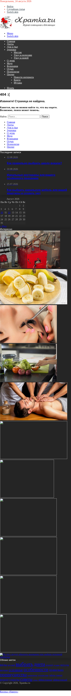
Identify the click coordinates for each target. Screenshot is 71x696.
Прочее (10, 74)
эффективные (45, 680)
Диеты (10, 44)
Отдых (10, 69)
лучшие (56, 665)
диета (39, 664)
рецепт (4, 679)
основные (16, 670)
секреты (14, 679)
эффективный (60, 680)
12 (9, 212)
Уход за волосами (23, 55)
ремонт (59, 675)
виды (3, 664)
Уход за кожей (21, 58)
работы (52, 675)
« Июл (3, 226)
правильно (56, 670)
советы (26, 679)
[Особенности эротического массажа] (33, 419)
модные (4, 670)
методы (64, 665)
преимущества (13, 674)
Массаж (18, 52)
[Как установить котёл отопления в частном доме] (30, 267)
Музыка (18, 82)
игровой (49, 665)
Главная (11, 41)
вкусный (11, 665)
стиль (35, 680)
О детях (11, 60)
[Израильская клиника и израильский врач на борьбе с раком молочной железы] (28, 574)
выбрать (24, 664)
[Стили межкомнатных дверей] (28, 535)
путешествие (43, 675)
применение (32, 675)
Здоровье (11, 49)
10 (2, 212)
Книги (17, 80)
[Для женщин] (28, 28)
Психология (13, 71)
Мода (9, 63)
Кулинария (12, 66)
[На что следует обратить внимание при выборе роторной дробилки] (35, 657)
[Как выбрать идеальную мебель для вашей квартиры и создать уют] (33, 458)
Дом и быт (12, 47)
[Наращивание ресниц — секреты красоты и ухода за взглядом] (28, 342)
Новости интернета (24, 77)
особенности (36, 669)
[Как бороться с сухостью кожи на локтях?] (28, 613)
